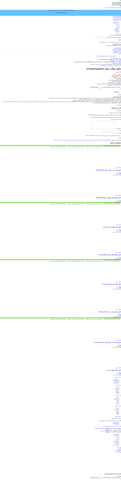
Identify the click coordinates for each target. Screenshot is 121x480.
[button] (117, 250)
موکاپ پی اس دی (63, 140)
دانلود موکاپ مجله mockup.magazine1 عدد (110, 87)
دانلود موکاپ (88, 140)
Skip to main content (117, 7)
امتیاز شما (118, 119)
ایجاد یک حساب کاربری (114, 35)
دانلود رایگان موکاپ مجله (97, 140)
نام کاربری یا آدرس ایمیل (114, 37)
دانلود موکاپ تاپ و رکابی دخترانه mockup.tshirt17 (108, 245)
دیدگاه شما (118, 128)
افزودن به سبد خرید (94, 87)
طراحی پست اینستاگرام (116, 61)
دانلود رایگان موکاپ (107, 140)
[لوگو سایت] (116, 19)
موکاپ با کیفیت (70, 140)
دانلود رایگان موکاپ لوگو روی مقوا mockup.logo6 (108, 348)
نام (120, 130)
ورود (119, 39)
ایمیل (119, 133)
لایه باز (117, 85)
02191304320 (57, 10)
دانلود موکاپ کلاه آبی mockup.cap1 (112, 453)
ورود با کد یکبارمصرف (116, 44)
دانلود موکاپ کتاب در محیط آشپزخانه (113, 65)
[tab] (116, 91)
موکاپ (116, 59)
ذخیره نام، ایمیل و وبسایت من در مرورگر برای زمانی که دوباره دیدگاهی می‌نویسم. (102, 135)
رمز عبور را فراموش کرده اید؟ (114, 42)
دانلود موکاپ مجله (81, 140)
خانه (120, 59)
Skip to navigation (109, 7)
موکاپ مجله (109, 85)
